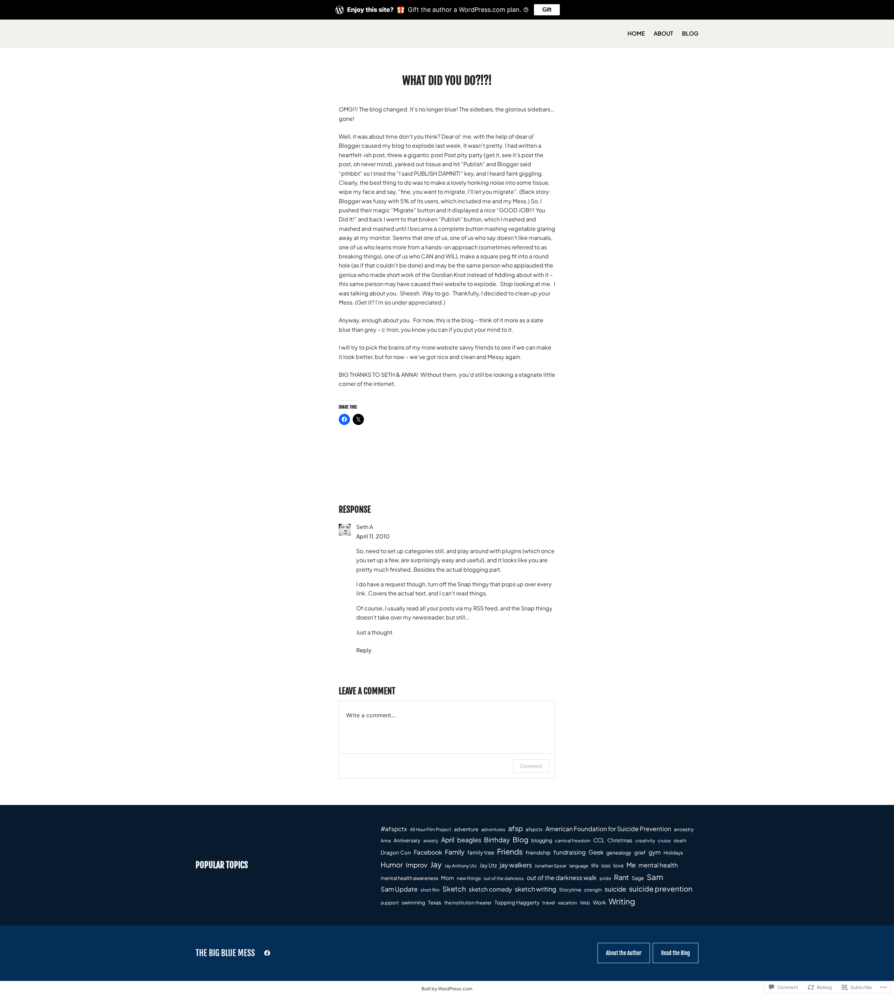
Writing (622, 901)
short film (430, 890)
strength (593, 890)
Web (585, 903)
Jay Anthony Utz (461, 865)
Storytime (570, 890)
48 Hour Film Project (430, 829)
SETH (388, 374)
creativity (645, 840)
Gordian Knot (448, 274)
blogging (541, 840)
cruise (664, 840)
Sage (638, 878)
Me (631, 865)
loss (605, 865)
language (578, 865)
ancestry (684, 829)
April (447, 840)
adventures (493, 829)
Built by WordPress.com (447, 988)
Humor (392, 864)
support (390, 903)
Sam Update (399, 889)
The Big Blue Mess (225, 953)
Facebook (428, 852)
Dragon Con (396, 852)
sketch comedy (490, 889)
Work (599, 902)
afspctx (534, 829)
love (618, 865)
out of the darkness (504, 878)
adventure (466, 829)
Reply (364, 650)
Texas (434, 902)
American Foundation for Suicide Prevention (608, 829)
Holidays (673, 853)
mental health (658, 865)
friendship (538, 852)
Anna (386, 840)
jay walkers (516, 865)
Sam (655, 877)
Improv (416, 865)
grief (640, 852)
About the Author (624, 953)
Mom (447, 877)
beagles (469, 840)
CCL (598, 840)
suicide (615, 889)
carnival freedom (573, 840)
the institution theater (468, 903)
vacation (567, 903)
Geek (595, 852)
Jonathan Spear (550, 865)
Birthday (497, 840)
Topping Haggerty (517, 902)
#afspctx (394, 829)
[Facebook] (267, 953)
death (680, 840)
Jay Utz (488, 865)
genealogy (618, 852)
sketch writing (535, 889)
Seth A (364, 526)
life (595, 865)
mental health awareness (409, 878)
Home (636, 33)
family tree (480, 852)
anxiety (430, 840)
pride (605, 878)
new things (469, 878)
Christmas (619, 840)
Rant (621, 877)
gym (654, 852)
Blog (520, 839)
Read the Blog (675, 953)
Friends (510, 851)
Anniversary (407, 840)
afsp (515, 828)
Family (454, 852)
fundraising (570, 852)
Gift (546, 10)
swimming (413, 902)
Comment (531, 766)
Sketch (454, 889)
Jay (436, 864)
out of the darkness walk (562, 877)
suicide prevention (661, 888)
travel (548, 903)
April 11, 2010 (373, 536)
